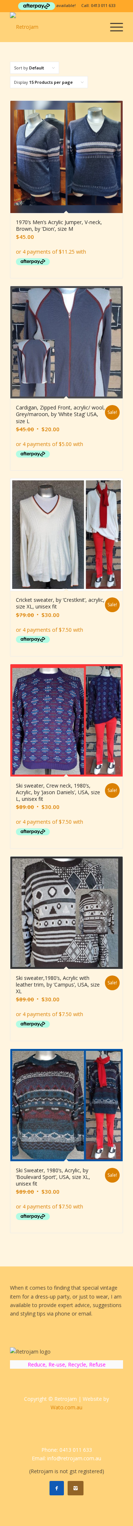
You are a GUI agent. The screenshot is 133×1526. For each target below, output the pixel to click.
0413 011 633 (103, 5)
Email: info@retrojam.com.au (66, 1458)
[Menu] (113, 27)
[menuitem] (113, 27)
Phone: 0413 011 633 (66, 1449)
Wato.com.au (66, 1407)
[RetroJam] (55, 27)
